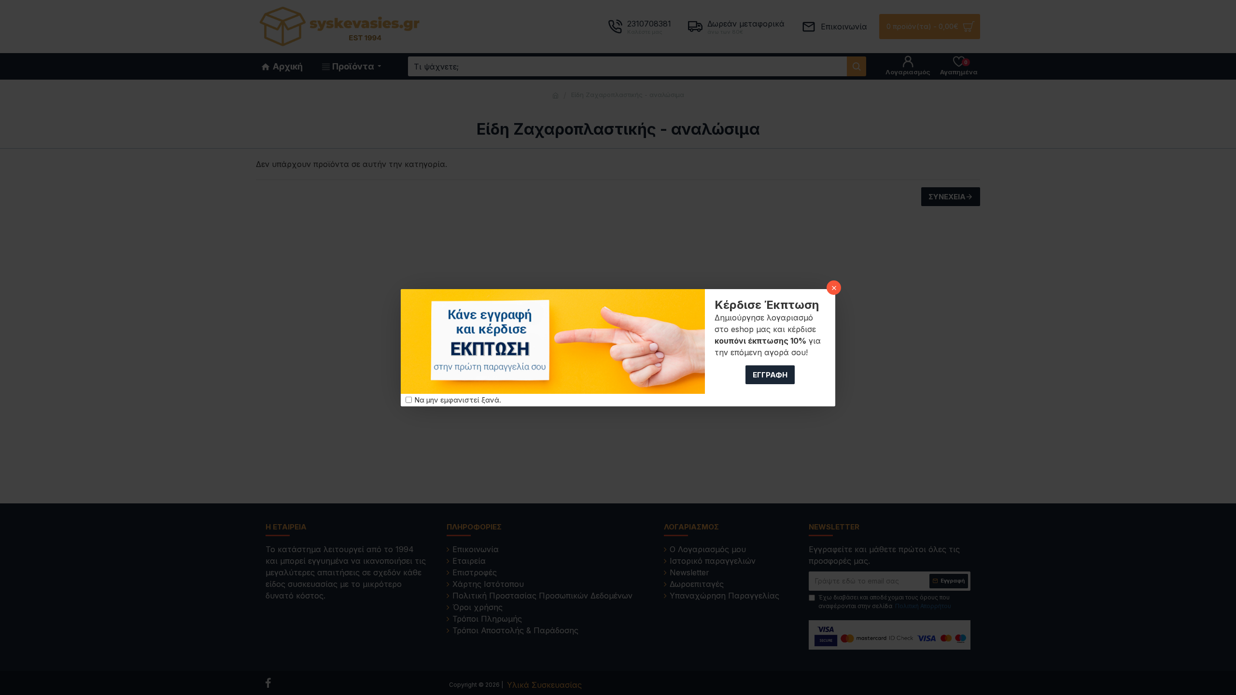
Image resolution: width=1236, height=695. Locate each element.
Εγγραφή (770, 374)
